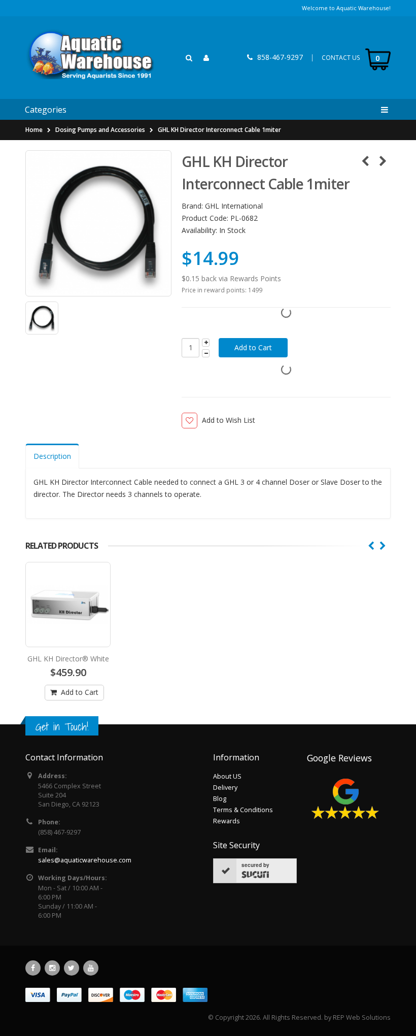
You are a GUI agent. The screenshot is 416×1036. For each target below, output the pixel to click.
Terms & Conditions (243, 810)
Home (34, 129)
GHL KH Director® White (68, 658)
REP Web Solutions (362, 1017)
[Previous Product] (365, 161)
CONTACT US (341, 57)
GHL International (234, 206)
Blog (219, 798)
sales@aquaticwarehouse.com (84, 860)
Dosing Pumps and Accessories (100, 129)
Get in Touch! (62, 726)
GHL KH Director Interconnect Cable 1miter (219, 129)
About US (227, 776)
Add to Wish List (228, 420)
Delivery (225, 787)
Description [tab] (52, 456)
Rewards (226, 821)
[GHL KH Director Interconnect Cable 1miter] (98, 223)
